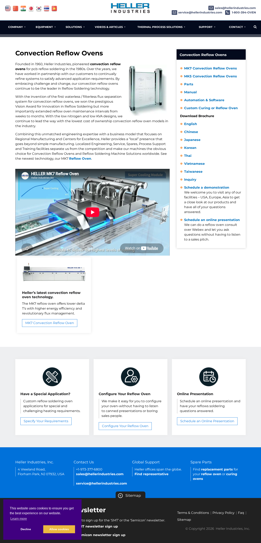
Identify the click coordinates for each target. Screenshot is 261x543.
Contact (236, 27)
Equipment (45, 27)
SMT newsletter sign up (97, 526)
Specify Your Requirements (46, 421)
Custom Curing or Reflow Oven (211, 108)
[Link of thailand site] (46, 8)
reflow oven (211, 474)
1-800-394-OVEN (243, 12)
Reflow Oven (80, 158)
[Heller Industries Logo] (130, 8)
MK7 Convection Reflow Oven (49, 323)
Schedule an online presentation (212, 229)
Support (206, 27)
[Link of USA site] (8, 8)
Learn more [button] (18, 518)
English (190, 124)
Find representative (151, 474)
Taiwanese (193, 172)
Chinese (191, 132)
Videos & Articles (109, 27)
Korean (190, 148)
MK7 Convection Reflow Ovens (210, 68)
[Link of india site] (23, 8)
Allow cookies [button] (59, 529)
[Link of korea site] (39, 8)
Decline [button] (26, 529)
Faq (241, 513)
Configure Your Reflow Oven (125, 426)
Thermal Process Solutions (160, 27)
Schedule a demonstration (212, 200)
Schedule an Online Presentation (207, 421)
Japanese (192, 140)
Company (16, 27)
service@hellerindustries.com (200, 12)
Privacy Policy (223, 513)
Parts (188, 84)
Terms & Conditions (193, 513)
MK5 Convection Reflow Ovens (210, 76)
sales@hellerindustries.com (235, 8)
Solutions (74, 27)
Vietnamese (194, 164)
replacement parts (217, 469)
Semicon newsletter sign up (101, 535)
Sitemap (130, 495)
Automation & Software (204, 100)
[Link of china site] (15, 8)
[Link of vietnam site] (54, 8)
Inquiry (190, 179)
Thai (187, 156)
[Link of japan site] (31, 8)
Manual (190, 92)
